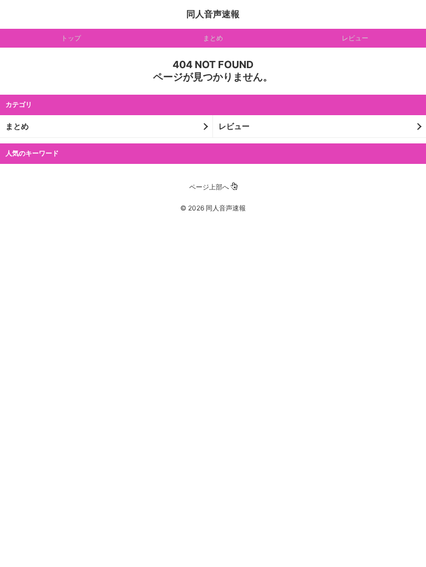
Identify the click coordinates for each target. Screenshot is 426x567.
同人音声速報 (213, 13)
